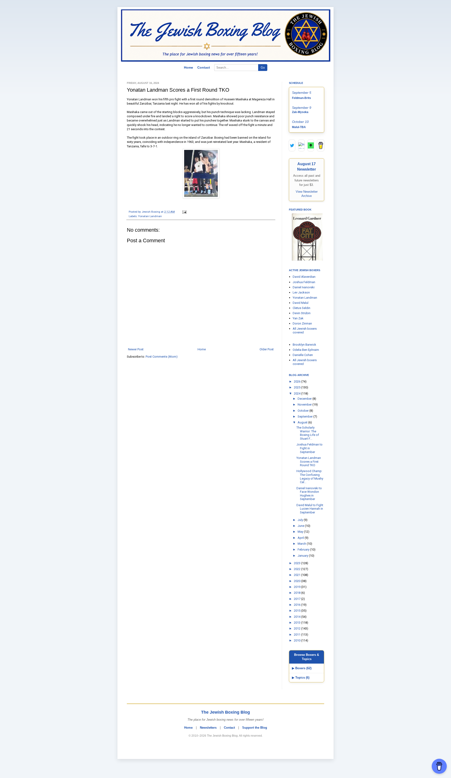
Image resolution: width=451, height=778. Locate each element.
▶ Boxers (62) (301, 668)
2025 (297, 387)
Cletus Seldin (301, 308)
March (302, 543)
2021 (297, 575)
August (303, 422)
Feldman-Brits (301, 98)
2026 (297, 381)
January (303, 555)
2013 (297, 622)
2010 (297, 640)
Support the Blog (254, 727)
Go (263, 67)
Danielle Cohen (303, 355)
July (301, 520)
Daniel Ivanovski (304, 287)
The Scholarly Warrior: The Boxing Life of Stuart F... (307, 433)
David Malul (300, 303)
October (303, 410)
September (305, 416)
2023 (297, 563)
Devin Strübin (302, 313)
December (305, 398)
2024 (297, 393)
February (304, 549)
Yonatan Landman (150, 216)
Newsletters (208, 727)
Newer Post (136, 349)
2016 (297, 604)
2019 (297, 587)
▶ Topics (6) (300, 677)
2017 (297, 599)
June (301, 526)
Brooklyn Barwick (304, 344)
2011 (297, 634)
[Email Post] (184, 211)
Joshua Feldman (304, 282)
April (301, 538)
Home (188, 67)
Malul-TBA (299, 127)
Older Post (267, 349)
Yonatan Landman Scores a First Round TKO (308, 461)
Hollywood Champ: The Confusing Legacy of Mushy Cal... (309, 476)
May (301, 531)
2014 (297, 616)
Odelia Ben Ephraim (306, 350)
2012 (297, 628)
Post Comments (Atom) (162, 356)
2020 (297, 581)
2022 (297, 569)
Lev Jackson (301, 292)
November (305, 404)
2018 (297, 592)
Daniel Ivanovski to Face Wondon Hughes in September (309, 493)
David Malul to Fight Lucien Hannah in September (309, 508)
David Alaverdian (304, 276)
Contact (203, 67)
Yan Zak (298, 318)
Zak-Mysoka (300, 112)
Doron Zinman (302, 323)
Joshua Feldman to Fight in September (309, 448)
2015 (297, 610)
